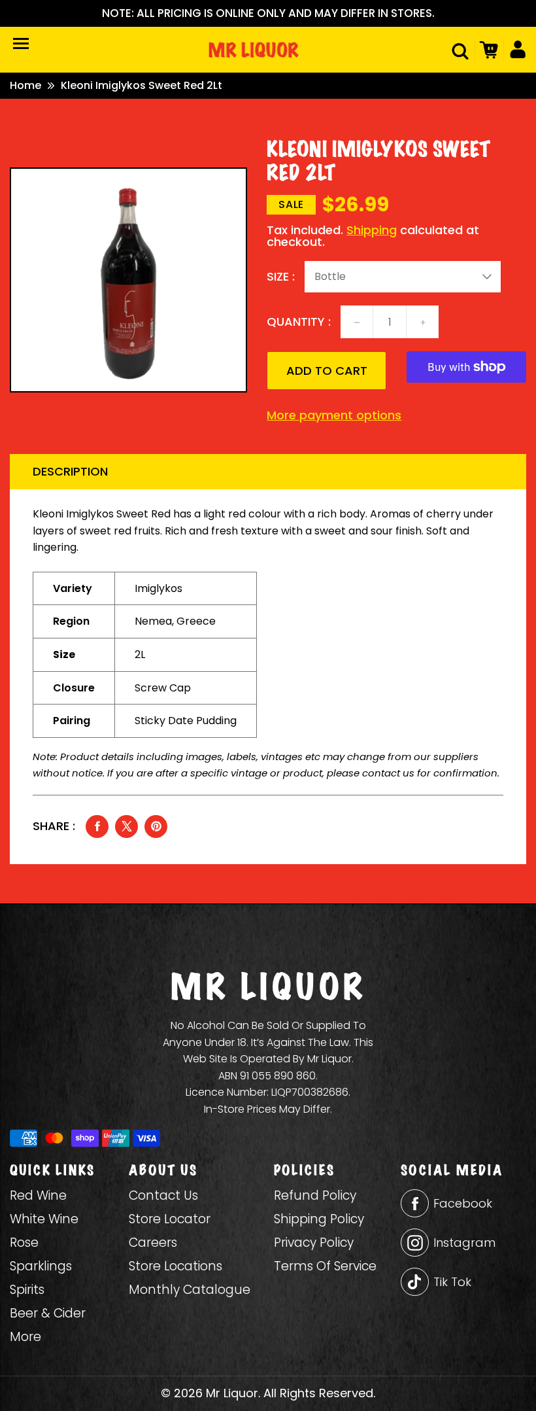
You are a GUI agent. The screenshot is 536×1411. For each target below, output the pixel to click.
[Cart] (486, 50)
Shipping (371, 230)
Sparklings (41, 1266)
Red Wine (38, 1195)
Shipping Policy (319, 1219)
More (25, 1337)
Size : (281, 277)
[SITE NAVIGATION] (21, 43)
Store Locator (169, 1219)
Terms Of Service (325, 1266)
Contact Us (163, 1195)
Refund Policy (315, 1195)
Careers (153, 1242)
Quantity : (299, 322)
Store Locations (175, 1266)
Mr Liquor (232, 1393)
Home (25, 85)
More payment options (334, 415)
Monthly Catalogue (189, 1289)
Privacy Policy (314, 1242)
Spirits (27, 1289)
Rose (24, 1242)
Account (514, 50)
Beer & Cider (48, 1313)
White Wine (44, 1219)
